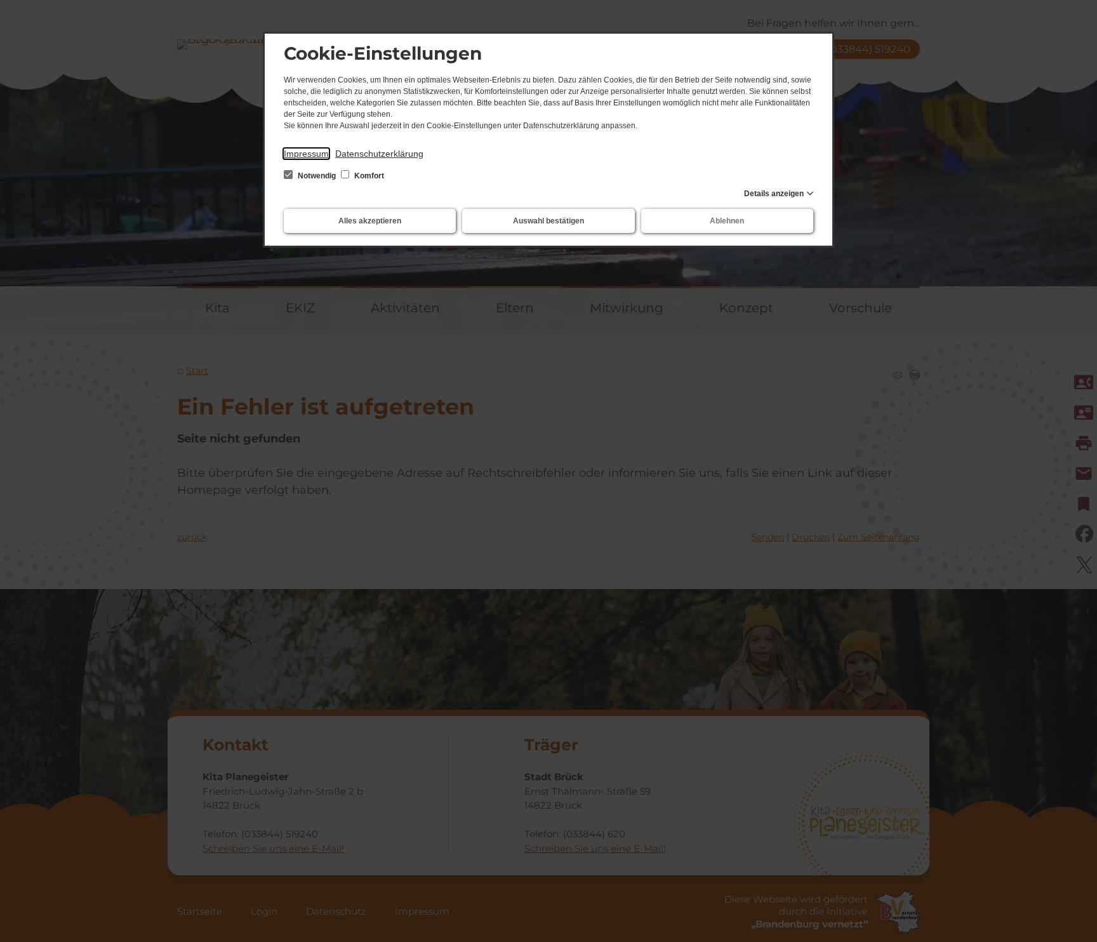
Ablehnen (727, 220)
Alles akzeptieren (369, 220)
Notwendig (317, 175)
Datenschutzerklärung (379, 154)
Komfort (368, 175)
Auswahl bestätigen (548, 220)
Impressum (306, 154)
